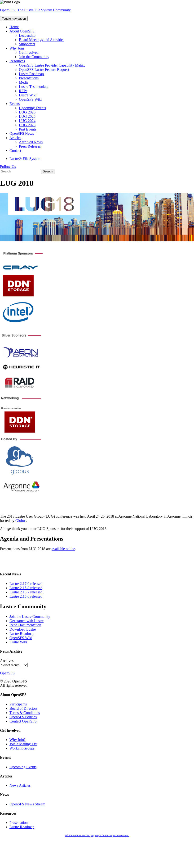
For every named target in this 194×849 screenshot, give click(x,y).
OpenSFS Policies (23, 717)
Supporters (27, 44)
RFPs (23, 91)
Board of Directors (23, 708)
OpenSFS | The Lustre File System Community (35, 10)
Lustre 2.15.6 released (25, 596)
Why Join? (17, 740)
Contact (15, 151)
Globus (20, 521)
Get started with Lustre (26, 621)
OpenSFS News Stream (27, 804)
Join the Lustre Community (29, 616)
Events (14, 104)
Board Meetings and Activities (41, 40)
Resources (17, 61)
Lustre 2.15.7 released (25, 592)
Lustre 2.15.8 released (25, 588)
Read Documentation (25, 625)
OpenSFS (7, 673)
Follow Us (8, 167)
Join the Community (34, 57)
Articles (15, 138)
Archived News (31, 142)
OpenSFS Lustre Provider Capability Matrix (52, 65)
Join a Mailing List (23, 744)
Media (23, 82)
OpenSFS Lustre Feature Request (44, 70)
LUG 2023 (27, 125)
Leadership (27, 35)
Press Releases (30, 146)
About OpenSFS (22, 31)
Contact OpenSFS (23, 721)
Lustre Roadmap (31, 74)
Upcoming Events (32, 108)
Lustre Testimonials (33, 87)
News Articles (20, 785)
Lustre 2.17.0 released (25, 584)
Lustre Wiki (27, 95)
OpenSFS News (21, 133)
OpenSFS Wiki (30, 99)
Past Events (27, 129)
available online (63, 549)
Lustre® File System (24, 159)
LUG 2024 (27, 121)
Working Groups (22, 748)
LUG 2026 (27, 112)
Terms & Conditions (24, 713)
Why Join (16, 48)
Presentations (29, 78)
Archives (6, 661)
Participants (18, 704)
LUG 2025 (27, 116)
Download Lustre (22, 629)
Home (14, 27)
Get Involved (29, 52)
